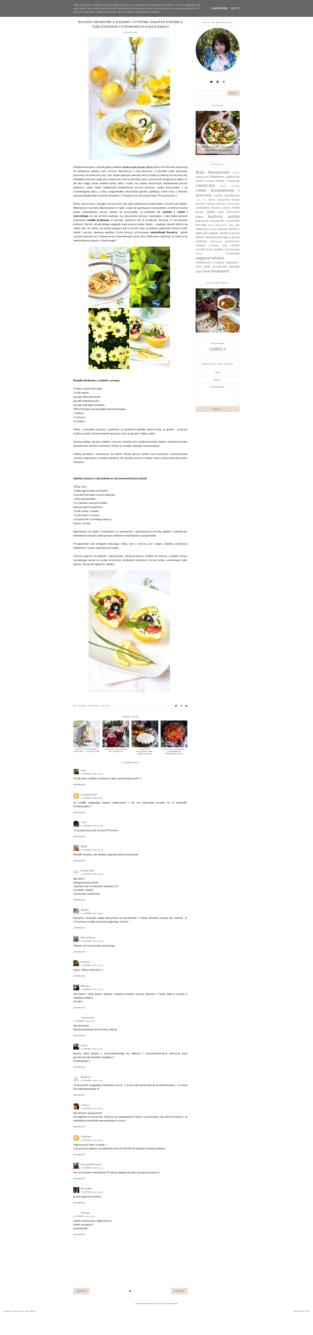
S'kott (236, 172)
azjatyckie (233, 176)
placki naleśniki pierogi (211, 237)
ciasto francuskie (219, 199)
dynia (226, 207)
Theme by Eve (301, 1311)
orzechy (234, 233)
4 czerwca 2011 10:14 (84, 1021)
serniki (200, 249)
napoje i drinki (218, 233)
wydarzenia (203, 262)
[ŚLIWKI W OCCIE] (207, 309)
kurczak (93, 706)
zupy (199, 271)
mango (213, 229)
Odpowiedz (79, 784)
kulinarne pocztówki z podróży (218, 220)
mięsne (223, 229)
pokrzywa (216, 241)
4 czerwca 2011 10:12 (92, 965)
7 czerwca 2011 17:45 (92, 1168)
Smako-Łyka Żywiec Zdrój (137, 166)
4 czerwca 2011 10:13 (92, 989)
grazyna (85, 962)
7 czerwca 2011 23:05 (92, 1192)
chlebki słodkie (205, 180)
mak (237, 224)
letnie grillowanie (217, 225)
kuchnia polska (224, 216)
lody (231, 224)
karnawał (233, 211)
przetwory (232, 241)
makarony (202, 229)
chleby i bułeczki (227, 180)
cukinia (210, 203)
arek (83, 770)
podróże (201, 241)
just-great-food (89, 794)
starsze (179, 1291)
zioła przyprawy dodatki (222, 266)
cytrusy (81, 706)
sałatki (105, 706)
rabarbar (201, 245)
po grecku (234, 237)
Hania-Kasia (88, 937)
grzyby (200, 211)
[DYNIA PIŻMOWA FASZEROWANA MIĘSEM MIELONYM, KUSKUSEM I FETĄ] (229, 331)
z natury (218, 262)
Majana (85, 986)
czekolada (202, 207)
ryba (224, 245)
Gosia (84, 1045)
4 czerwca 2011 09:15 (92, 941)
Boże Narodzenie (213, 172)
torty (199, 253)
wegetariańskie (210, 257)
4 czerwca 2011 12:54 (92, 1049)
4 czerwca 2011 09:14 (92, 913)
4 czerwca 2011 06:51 (92, 798)
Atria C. (85, 1105)
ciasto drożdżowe (227, 195)
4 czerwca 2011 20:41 (92, 1108)
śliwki (206, 271)
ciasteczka (205, 185)
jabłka (211, 211)
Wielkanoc (217, 176)
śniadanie (220, 270)
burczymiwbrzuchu (91, 1164)
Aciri (84, 822)
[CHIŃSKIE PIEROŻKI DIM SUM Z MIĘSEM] (207, 331)
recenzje (214, 245)
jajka (221, 211)
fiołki (236, 207)
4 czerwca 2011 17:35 (92, 1080)
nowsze (81, 1291)
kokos (199, 216)
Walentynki (202, 176)
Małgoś (85, 910)
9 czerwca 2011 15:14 (84, 1216)
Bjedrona (86, 1077)
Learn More (219, 8)
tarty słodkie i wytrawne (223, 249)
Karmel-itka (87, 871)
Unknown (86, 1137)
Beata (84, 846)
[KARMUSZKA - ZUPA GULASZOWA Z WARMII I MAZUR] (229, 309)
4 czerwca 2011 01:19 (92, 774)
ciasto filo (201, 200)
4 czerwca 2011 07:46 (92, 826)
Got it (235, 8)
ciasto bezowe (230, 186)
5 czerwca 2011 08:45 (92, 1140)
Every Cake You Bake (23, 1311)
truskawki (233, 253)
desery (216, 207)
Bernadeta (86, 1188)
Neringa (85, 1213)
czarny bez (233, 203)
